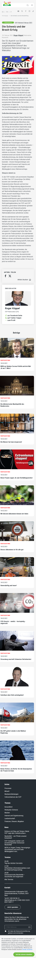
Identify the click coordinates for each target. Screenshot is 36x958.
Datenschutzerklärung (23, 931)
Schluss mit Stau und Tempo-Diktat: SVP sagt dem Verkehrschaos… (16, 832)
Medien (7, 813)
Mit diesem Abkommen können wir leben (14, 514)
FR (7, 12)
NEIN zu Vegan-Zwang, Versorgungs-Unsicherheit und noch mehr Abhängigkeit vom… (17, 849)
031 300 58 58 (12, 898)
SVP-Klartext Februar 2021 (23, 23)
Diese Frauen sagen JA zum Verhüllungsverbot (16, 478)
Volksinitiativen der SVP (12, 797)
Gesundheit (8, 807)
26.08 (6, 861)
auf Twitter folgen (14, 318)
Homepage (5, 15)
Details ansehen (27, 949)
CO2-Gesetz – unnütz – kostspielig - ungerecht (13, 622)
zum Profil (11, 320)
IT (11, 12)
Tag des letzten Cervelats (13, 863)
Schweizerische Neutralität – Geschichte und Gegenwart (14, 876)
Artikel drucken (23, 280)
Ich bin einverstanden (24, 954)
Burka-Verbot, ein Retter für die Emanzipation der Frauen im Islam (16, 770)
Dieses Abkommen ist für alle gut (11, 550)
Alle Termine (8, 879)
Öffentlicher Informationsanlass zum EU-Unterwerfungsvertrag (17, 869)
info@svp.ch (12, 900)
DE (3, 12)
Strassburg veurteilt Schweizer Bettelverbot (15, 659)
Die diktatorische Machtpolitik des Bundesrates (12, 405)
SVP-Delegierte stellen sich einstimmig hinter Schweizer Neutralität (14, 843)
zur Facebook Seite (14, 315)
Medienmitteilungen (11, 794)
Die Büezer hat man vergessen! (11, 442)
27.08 (6, 866)
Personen (7, 788)
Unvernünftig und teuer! (8, 585)
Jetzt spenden (12, 907)
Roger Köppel (18, 35)
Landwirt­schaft (9, 818)
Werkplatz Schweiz (11, 810)
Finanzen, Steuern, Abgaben (14, 821)
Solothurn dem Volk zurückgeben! (12, 695)
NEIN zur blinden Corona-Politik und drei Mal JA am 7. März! (15, 367)
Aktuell (6, 791)
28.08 (6, 873)
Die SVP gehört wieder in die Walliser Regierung (13, 732)
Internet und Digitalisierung (13, 816)
